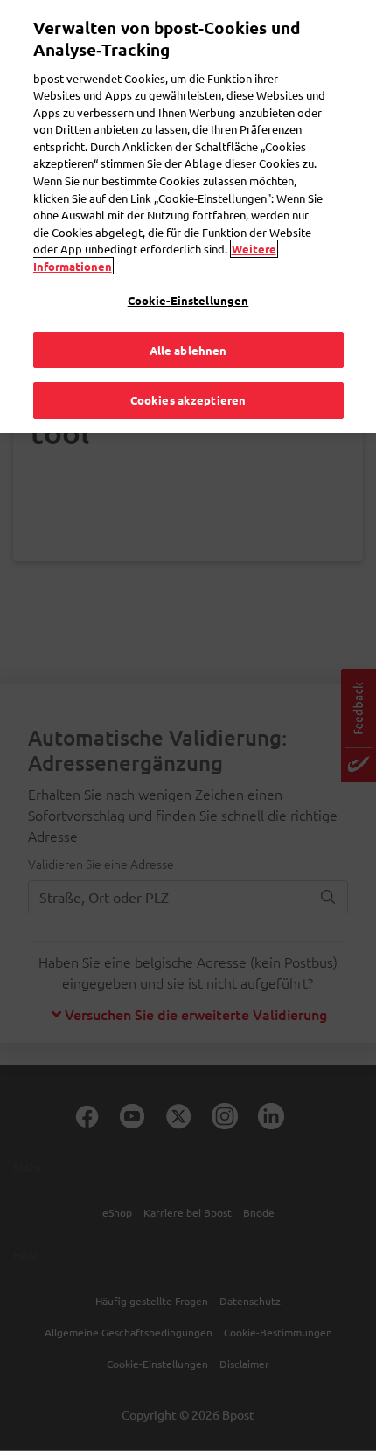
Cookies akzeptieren (188, 399)
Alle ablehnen (188, 350)
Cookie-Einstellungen (188, 300)
